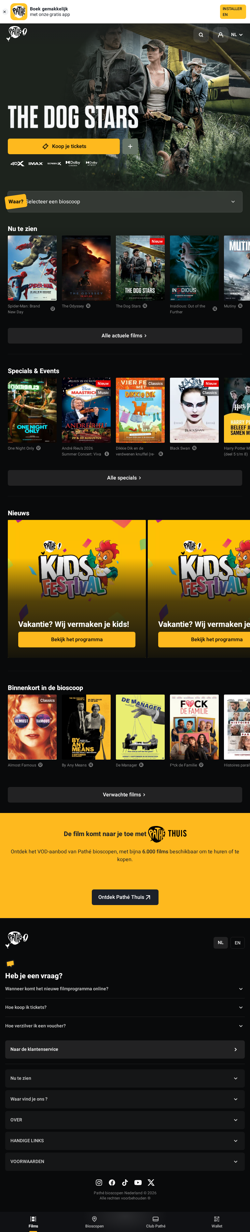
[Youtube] (138, 1182)
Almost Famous (22, 765)
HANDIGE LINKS (27, 1140)
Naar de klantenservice (34, 1049)
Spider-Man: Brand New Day (24, 309)
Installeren (232, 12)
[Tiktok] (125, 1182)
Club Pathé (155, 1226)
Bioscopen (94, 1226)
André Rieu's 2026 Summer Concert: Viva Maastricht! (81, 454)
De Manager (126, 765)
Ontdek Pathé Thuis (121, 897)
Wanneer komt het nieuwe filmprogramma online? (56, 988)
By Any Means (74, 765)
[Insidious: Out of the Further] (194, 268)
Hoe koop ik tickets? (26, 1007)
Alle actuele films (122, 336)
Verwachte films (122, 795)
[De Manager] (140, 727)
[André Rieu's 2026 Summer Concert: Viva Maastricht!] (86, 410)
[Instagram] (99, 1182)
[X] (151, 1182)
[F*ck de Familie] (194, 727)
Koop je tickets (69, 146)
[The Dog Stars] (140, 268)
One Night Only (21, 448)
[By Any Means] (86, 727)
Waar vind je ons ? (29, 1099)
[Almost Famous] (32, 727)
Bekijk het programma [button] (77, 639)
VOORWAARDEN (27, 1161)
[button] (201, 35)
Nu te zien (20, 1078)
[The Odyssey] (86, 268)
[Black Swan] (194, 410)
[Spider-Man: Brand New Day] (32, 268)
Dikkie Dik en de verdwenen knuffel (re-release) (135, 454)
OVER (16, 1120)
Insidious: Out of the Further (187, 309)
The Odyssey (73, 306)
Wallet (217, 1226)
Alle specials (122, 478)
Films (33, 1226)
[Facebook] (112, 1182)
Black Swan (180, 448)
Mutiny (230, 306)
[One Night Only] (32, 410)
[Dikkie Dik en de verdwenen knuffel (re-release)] (140, 410)
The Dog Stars (128, 306)
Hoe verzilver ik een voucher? (35, 1025)
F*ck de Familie (183, 765)
